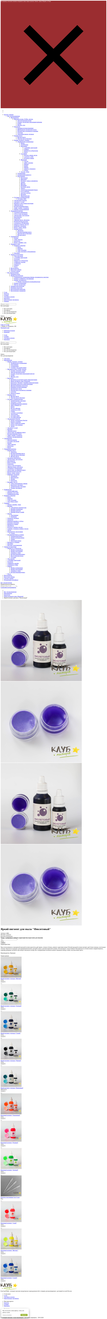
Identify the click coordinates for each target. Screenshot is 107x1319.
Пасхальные (24, 178)
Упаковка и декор (16, 553)
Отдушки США (21, 199)
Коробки (9, 506)
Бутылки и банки (29, 158)
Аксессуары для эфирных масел (16, 432)
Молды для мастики (19, 284)
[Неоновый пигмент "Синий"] (11, 1276)
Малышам (23, 185)
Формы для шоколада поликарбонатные (28, 281)
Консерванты (18, 217)
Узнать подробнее (7, 1315)
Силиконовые (21, 173)
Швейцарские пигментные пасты (27, 129)
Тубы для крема (21, 250)
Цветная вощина (12, 440)
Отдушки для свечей (13, 441)
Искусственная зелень (17, 556)
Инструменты (15, 268)
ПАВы (19, 123)
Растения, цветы (25, 187)
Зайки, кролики (28, 162)
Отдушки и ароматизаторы (21, 197)
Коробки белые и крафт (17, 512)
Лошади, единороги (29, 169)
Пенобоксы (10, 525)
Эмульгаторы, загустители (21, 215)
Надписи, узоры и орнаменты (29, 181)
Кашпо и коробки (16, 422)
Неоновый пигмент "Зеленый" (9, 1170)
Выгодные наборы (16, 269)
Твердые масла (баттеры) (24, 138)
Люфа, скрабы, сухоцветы (21, 208)
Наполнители (14, 477)
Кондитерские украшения (18, 290)
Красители (17, 126)
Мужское (23, 194)
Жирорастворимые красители (19, 385)
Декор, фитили (18, 239)
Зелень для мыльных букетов (19, 420)
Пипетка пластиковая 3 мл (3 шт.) (10, 1197)
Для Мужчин (24, 144)
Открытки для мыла (13, 518)
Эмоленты (20, 230)
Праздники (24, 146)
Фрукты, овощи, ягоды (30, 155)
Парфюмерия (8, 489)
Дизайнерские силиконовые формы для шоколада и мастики (31, 277)
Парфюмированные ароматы (19, 403)
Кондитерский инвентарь (18, 289)
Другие (26, 161)
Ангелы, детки (25, 172)
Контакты (7, 298)
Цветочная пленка (16, 540)
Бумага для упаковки (17, 425)
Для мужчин (14, 414)
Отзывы (6, 295)
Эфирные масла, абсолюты (21, 220)
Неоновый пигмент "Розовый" (9, 1142)
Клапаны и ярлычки (13, 522)
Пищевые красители (16, 287)
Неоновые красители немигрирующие (22, 384)
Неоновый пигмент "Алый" (9, 1223)
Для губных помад (12, 501)
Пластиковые (21, 176)
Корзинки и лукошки (13, 542)
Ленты (12, 426)
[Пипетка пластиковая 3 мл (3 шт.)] (11, 1196)
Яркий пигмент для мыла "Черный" (11, 1060)
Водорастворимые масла (24, 232)
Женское (23, 184)
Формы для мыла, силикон (21, 140)
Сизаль (13, 533)
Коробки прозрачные (17, 509)
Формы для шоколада (20, 280)
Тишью (13, 539)
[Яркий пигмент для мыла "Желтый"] (11, 977)
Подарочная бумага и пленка (15, 534)
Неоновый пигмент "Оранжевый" (10, 1115)
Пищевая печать (15, 274)
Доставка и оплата (9, 296)
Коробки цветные (16, 510)
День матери (11, 559)
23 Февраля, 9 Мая (12, 565)
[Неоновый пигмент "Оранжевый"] (11, 1114)
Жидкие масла (21, 137)
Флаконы (20, 248)
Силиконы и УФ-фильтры (21, 223)
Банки (19, 247)
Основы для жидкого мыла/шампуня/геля (22, 373)
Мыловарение (15, 117)
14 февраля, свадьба (19, 262)
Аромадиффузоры (12, 491)
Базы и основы (11, 462)
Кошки (26, 165)
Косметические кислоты (21, 221)
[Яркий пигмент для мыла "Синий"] (11, 1032)
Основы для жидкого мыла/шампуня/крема (29, 122)
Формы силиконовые (20, 283)
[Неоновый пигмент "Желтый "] (11, 1249)
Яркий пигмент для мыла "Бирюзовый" (12, 1088)
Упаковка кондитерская (17, 286)
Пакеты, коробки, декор (14, 504)
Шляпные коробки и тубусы (15, 521)
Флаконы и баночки (19, 245)
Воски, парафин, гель (20, 242)
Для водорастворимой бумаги (29, 190)
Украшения (14, 476)
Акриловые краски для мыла (25, 134)
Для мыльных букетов (20, 200)
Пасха (26, 152)
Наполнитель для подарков (15, 531)
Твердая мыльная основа (24, 120)
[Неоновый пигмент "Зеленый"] (11, 1168)
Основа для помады (16, 488)
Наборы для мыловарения (21, 209)
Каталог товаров (8, 114)
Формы (16, 238)
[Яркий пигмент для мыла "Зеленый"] (11, 1004)
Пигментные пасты (16, 388)
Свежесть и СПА (15, 410)
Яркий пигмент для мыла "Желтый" (11, 978)
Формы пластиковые (17, 551)
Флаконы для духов (12, 492)
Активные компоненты (20, 212)
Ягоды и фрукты (15, 408)
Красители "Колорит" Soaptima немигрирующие (24, 382)
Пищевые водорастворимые (25, 128)
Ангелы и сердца (26, 193)
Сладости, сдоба (28, 156)
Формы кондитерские (17, 275)
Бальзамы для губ (12, 482)
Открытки (10, 519)
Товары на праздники (17, 254)
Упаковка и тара (15, 244)
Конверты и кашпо (12, 524)
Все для (6, 582)
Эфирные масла (18, 205)
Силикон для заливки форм (18, 367)
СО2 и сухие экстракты (21, 214)
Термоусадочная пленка (17, 537)
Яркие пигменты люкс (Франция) (20, 381)
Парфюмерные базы (13, 494)
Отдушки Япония (16, 417)
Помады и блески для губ (21, 224)
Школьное (24, 179)
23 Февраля (17, 263)
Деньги (23, 188)
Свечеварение (15, 236)
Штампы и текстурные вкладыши (23, 203)
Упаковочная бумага (16, 536)
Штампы (9, 429)
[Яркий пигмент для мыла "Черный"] (11, 1059)
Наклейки (17, 253)
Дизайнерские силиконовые (25, 141)
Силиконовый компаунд (24, 175)
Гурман (13, 411)
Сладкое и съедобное (17, 413)
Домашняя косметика (17, 211)
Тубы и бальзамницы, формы (19, 483)
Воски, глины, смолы (20, 227)
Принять (24, 1315)
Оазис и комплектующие (18, 423)
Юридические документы (11, 299)
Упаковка (6, 503)
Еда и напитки (25, 191)
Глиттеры (20, 132)
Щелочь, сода (21, 125)
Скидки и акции (15, 271)
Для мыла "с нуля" (19, 202)
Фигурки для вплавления (14, 545)
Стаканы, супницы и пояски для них (17, 528)
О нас (5, 292)
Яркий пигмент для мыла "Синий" (11, 1033)
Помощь (6, 301)
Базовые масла (18, 135)
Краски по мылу (15, 393)
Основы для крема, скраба (18, 370)
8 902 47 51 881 (5, 324)
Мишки (26, 167)
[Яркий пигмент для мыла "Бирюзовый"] (11, 1086)
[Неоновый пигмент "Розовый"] (11, 1141)
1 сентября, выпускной (30, 147)
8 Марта (26, 149)
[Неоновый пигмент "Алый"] (11, 1221)
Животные (24, 159)
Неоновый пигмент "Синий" (9, 1278)
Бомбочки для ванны (20, 226)
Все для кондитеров (13, 272)
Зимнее (23, 182)
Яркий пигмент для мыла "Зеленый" (11, 1006)
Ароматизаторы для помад (18, 400)
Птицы (26, 170)
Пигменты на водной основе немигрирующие (24, 379)
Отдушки (13, 557)
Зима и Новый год (16, 405)
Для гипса (7, 358)
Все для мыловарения (13, 116)
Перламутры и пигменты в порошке (27, 131)
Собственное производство (18, 507)
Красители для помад (17, 485)
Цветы (22, 143)
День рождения (18, 256)
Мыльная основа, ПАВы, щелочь (23, 119)
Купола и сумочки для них (15, 527)
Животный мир (25, 196)
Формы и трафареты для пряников (24, 278)
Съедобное (24, 153)
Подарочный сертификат (11, 580)
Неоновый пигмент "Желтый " (9, 1250)
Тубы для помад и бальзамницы (26, 251)
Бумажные (14, 516)
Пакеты (9, 513)
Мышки (26, 164)
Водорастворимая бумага (21, 206)
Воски (9, 447)
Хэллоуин (17, 259)
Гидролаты (17, 218)
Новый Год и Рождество (31, 150)
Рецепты (6, 293)
